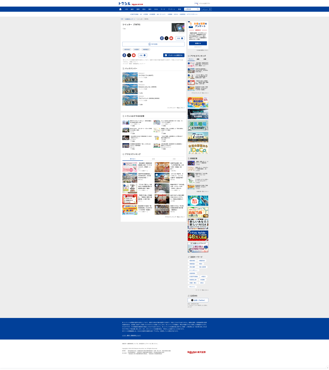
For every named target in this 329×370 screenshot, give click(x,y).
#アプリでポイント (192, 14)
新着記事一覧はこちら (202, 191)
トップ (120, 9)
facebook (162, 38)
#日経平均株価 (134, 14)
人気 (126, 9)
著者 (179, 9)
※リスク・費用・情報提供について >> (134, 63)
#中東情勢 (152, 14)
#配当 (200, 264)
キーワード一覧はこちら (202, 290)
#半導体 (145, 14)
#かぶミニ (192, 286)
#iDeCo (176, 14)
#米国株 (170, 14)
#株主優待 (192, 267)
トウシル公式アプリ (204, 3)
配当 (144, 9)
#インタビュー (193, 270)
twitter (166, 38)
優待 (149, 9)
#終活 (201, 283)
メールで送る (171, 38)
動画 (138, 9)
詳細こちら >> (134, 62)
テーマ (163, 9)
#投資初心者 (192, 279)
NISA (156, 9)
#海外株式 (127, 49)
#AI (141, 14)
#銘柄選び (146, 49)
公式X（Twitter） (200, 300)
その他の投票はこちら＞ (202, 50)
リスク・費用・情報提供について (131, 335)
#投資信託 (182, 14)
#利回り (203, 276)
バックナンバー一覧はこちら (175, 107)
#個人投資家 (202, 267)
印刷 (178, 38)
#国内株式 (192, 260)
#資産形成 (202, 260)
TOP (122, 19)
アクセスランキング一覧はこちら (174, 216)
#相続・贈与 (192, 283)
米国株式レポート (130, 19)
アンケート (171, 9)
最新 (132, 9)
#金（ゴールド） (161, 14)
